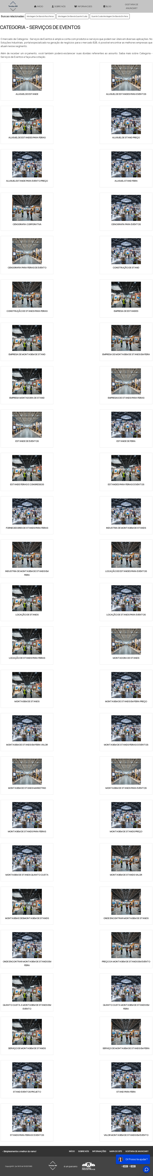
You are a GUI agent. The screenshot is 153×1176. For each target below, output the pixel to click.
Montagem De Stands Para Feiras (40, 16)
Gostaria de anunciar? (131, 6)
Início (40, 6)
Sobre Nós (59, 6)
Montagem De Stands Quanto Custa (72, 16)
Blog (108, 6)
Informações (99, 1151)
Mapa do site (116, 1151)
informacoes (85, 6)
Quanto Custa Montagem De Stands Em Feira (109, 16)
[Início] (13, 6)
